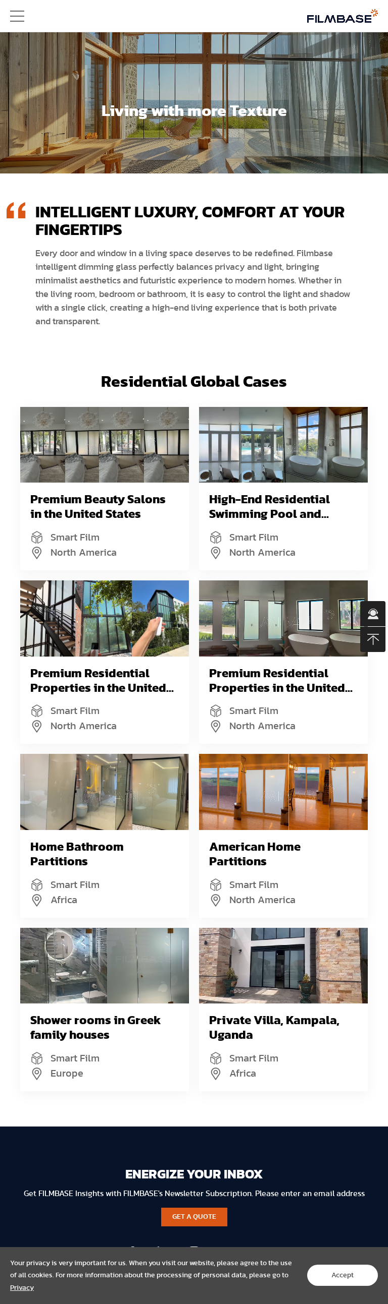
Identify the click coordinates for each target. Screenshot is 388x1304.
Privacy (22, 1287)
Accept (342, 1275)
